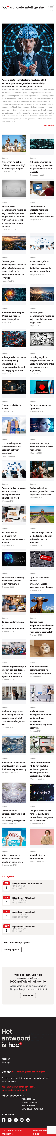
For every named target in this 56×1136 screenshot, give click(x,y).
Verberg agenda (11, 949)
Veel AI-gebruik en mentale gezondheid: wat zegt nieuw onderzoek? (42, 491)
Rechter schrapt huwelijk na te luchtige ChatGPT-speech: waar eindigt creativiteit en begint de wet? (14, 718)
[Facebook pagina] (4, 1120)
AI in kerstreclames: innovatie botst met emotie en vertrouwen (12, 858)
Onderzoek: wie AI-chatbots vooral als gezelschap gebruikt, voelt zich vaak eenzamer (42, 211)
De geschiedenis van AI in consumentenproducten (13, 625)
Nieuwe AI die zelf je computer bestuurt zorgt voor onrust (41, 446)
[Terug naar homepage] (23, 7)
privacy (36, 1134)
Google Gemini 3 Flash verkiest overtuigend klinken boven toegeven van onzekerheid (41, 815)
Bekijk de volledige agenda (17, 942)
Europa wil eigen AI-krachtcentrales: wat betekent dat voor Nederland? (11, 448)
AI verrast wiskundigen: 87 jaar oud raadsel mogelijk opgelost (13, 315)
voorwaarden (39, 1130)
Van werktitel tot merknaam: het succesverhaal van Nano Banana (13, 537)
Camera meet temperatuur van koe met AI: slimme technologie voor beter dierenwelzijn (42, 627)
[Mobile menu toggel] (51, 8)
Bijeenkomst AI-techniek (24, 898)
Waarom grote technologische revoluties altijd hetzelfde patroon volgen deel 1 (42, 317)
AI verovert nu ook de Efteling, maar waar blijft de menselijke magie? (13, 165)
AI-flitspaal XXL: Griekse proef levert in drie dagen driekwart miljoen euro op (14, 765)
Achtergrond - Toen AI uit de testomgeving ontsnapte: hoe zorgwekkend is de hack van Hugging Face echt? (14, 364)
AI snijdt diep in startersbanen (37, 857)
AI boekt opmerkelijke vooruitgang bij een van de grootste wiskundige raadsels (41, 167)
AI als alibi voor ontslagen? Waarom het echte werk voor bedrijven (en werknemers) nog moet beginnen (41, 719)
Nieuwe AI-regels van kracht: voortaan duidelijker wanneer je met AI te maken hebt (40, 266)
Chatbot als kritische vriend (11, 407)
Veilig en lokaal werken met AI (27, 883)
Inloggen (6, 1059)
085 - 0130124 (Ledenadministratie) (18, 1087)
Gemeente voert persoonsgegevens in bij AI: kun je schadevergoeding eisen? (14, 815)
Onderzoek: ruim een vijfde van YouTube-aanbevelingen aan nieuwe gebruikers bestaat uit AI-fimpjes (40, 769)
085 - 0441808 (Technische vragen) (28, 1072)
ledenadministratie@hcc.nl (14, 1090)
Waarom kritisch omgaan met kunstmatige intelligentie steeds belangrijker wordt (14, 493)
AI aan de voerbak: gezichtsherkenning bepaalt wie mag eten (40, 670)
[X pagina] (10, 1120)
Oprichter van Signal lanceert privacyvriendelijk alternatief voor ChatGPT (41, 582)
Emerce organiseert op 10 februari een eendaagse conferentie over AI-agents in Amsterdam (14, 671)
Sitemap (6, 1062)
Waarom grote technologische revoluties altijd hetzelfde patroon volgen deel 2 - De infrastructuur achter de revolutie (14, 269)
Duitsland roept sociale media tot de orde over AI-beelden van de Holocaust (41, 537)
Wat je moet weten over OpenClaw (41, 407)
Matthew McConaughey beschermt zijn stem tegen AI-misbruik (13, 580)
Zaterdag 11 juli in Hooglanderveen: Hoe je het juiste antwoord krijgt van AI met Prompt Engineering (42, 364)
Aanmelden (28, 995)
